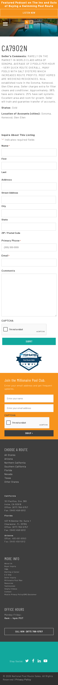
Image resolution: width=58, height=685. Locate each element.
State (4, 219)
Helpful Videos (10, 589)
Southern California (15, 466)
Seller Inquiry (10, 577)
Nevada (8, 474)
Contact (7, 592)
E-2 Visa (7, 575)
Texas (7, 478)
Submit (29, 341)
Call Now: (29, 631)
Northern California (15, 462)
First (4, 158)
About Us (8, 563)
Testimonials (9, 586)
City (3, 206)
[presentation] (24, 329)
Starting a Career (11, 572)
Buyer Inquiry (10, 566)
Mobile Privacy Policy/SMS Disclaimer (20, 594)
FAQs (6, 569)
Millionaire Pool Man (13, 580)
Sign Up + (29, 433)
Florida (8, 470)
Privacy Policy (23, 679)
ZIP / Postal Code (10, 233)
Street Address (9, 192)
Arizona (8, 458)
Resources (8, 583)
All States (9, 455)
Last (3, 172)
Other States (11, 481)
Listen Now (29, 12)
